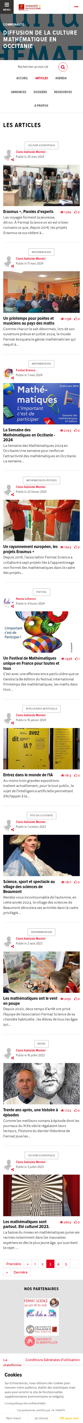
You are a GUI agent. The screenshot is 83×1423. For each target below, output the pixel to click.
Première (13, 1264)
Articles (41, 78)
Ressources (63, 92)
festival (41, 592)
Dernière (20, 1272)
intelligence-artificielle (41, 708)
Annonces (18, 92)
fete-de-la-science (41, 815)
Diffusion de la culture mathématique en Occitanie (40, 40)
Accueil (22, 78)
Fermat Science (26, 370)
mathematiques (41, 252)
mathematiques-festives (41, 480)
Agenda (61, 78)
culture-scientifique (41, 145)
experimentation (41, 932)
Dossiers (40, 92)
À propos (41, 106)
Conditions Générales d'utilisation (53, 1360)
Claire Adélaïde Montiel (30, 152)
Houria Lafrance (26, 599)
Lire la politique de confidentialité (25, 1403)
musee (41, 1043)
